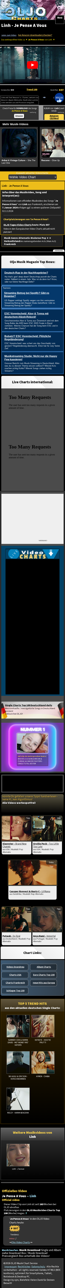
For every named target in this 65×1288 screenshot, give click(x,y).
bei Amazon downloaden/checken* (35, 35)
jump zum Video (9, 35)
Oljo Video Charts (20, 1242)
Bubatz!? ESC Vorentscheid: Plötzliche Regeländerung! (27, 338)
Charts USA (15, 975)
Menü (59, 17)
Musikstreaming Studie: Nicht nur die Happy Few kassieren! (30, 358)
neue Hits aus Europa (44, 982)
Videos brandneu (15, 967)
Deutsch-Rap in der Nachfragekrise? (26, 272)
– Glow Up (50, 160)
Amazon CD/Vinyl (54, 117)
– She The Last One (18, 161)
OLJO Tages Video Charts (17, 225)
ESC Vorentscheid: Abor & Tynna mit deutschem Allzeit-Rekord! (26, 315)
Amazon (19, 115)
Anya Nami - (44, 936)
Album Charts (44, 967)
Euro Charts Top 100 (44, 975)
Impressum (10, 1266)
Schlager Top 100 (15, 990)
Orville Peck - (46, 845)
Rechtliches (24, 1266)
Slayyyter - (15, 845)
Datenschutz (38, 1266)
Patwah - (11, 936)
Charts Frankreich (15, 982)
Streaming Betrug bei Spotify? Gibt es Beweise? (26, 295)
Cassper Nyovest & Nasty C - (29, 891)
